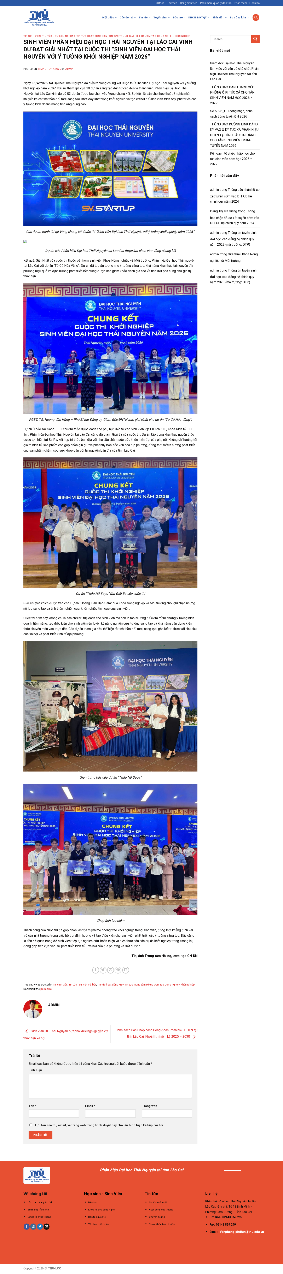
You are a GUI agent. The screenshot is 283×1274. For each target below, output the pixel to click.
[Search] (256, 17)
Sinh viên (218, 17)
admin (69, 69)
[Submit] (255, 39)
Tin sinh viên (32, 36)
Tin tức (143, 17)
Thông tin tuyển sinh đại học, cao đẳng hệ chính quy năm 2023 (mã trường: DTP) (233, 238)
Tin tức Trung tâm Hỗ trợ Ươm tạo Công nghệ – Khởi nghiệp (149, 36)
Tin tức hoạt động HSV (91, 36)
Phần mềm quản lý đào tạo (216, 3)
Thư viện (172, 3)
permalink (46, 988)
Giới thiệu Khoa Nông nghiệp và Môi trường (234, 257)
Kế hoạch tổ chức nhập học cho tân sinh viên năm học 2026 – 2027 (232, 158)
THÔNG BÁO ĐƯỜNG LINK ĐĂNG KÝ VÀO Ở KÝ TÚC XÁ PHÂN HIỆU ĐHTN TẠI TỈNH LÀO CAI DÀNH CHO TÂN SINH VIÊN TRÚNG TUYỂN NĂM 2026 (234, 134)
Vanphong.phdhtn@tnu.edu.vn (242, 1232)
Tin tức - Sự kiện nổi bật (58, 36)
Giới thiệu (108, 17)
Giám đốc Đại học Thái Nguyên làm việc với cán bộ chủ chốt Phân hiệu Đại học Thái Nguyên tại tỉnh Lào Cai (234, 71)
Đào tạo (178, 17)
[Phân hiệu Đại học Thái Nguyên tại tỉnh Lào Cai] (39, 17)
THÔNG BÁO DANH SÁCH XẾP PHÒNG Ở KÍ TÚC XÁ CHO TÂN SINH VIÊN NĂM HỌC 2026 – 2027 (232, 95)
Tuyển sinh (160, 17)
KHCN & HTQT (197, 17)
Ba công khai (238, 17)
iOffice (160, 3)
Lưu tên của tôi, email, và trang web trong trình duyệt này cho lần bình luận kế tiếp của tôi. (99, 1125)
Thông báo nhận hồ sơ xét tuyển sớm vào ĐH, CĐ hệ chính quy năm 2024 (235, 195)
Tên (32, 1106)
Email (90, 1106)
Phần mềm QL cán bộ (247, 3)
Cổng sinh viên (188, 3)
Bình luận (35, 1070)
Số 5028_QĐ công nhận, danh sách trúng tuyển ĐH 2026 (231, 113)
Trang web (149, 1106)
